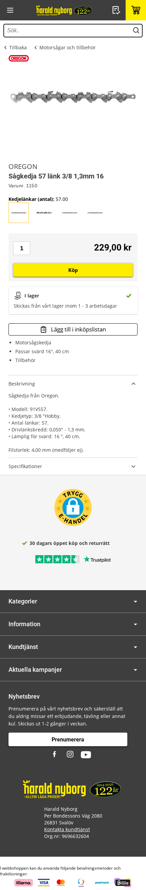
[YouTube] (86, 755)
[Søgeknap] (136, 30)
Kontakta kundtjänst (67, 829)
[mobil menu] (10, 10)
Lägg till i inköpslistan (78, 329)
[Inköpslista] (117, 10)
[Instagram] (71, 755)
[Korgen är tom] (136, 10)
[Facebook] (55, 755)
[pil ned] (135, 601)
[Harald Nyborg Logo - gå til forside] (64, 10)
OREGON (22, 166)
